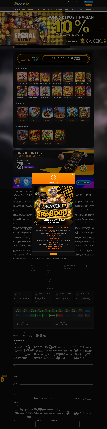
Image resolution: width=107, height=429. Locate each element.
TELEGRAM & (49, 246)
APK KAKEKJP (53, 232)
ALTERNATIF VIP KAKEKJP (53, 235)
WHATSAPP (58, 246)
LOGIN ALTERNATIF (53, 238)
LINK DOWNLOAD (53, 242)
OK (53, 253)
